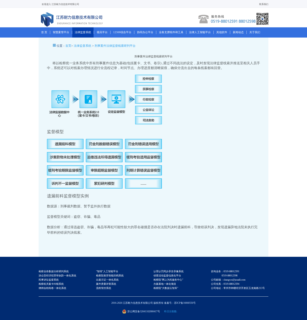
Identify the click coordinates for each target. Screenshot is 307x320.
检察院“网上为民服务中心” (168, 279)
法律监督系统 (83, 32)
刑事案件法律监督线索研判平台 (115, 45)
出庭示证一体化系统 (107, 279)
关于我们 (254, 32)
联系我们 (263, 4)
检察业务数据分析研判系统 (54, 271)
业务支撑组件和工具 (171, 32)
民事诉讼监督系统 (49, 279)
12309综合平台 (122, 32)
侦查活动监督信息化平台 (167, 275)
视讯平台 (102, 32)
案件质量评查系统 (106, 283)
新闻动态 (238, 32)
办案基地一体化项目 (165, 283)
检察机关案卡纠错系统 (51, 283)
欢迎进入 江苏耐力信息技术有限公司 (60, 4)
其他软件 (221, 32)
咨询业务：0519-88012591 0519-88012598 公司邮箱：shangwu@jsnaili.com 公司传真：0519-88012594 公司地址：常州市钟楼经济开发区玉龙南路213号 (238, 280)
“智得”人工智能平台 (107, 271)
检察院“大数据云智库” (166, 288)
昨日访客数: (170, 311)
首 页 (44, 32)
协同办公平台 (145, 32)
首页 (68, 45)
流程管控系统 (103, 288)
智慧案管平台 (61, 32)
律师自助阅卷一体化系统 (52, 288)
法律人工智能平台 (200, 32)
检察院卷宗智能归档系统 (110, 275)
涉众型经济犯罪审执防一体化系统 (57, 275)
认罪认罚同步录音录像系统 (169, 271)
